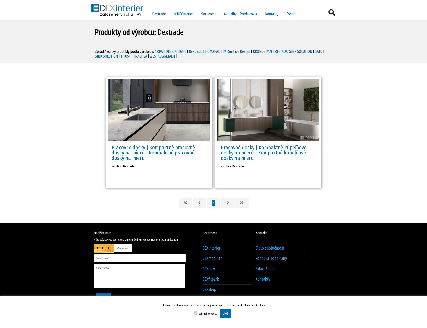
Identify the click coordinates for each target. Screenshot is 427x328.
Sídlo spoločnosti (270, 248)
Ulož (225, 314)
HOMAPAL (212, 51)
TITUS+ (126, 56)
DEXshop (209, 289)
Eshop (290, 14)
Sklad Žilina (265, 268)
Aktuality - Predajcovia (240, 14)
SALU (318, 51)
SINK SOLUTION (106, 56)
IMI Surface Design (236, 51)
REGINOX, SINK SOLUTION (293, 51)
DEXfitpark (210, 279)
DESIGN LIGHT (176, 51)
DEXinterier (211, 248)
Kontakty (271, 14)
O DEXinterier (183, 14)
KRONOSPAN (262, 51)
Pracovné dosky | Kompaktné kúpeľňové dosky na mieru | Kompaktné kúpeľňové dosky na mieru (263, 152)
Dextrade (159, 14)
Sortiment (208, 14)
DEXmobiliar (212, 258)
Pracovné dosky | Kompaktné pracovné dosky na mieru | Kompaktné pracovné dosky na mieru (153, 152)
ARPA (159, 51)
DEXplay (208, 268)
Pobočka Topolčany (271, 258)
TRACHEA (140, 56)
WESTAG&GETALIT (162, 56)
